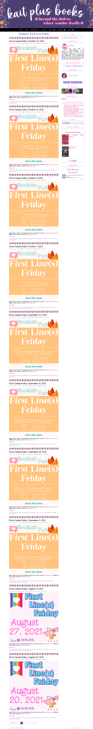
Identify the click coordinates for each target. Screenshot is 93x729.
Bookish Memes (29, 43)
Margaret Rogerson (46, 512)
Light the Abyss (45, 307)
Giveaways (44, 30)
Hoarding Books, (49, 575)
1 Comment (45, 385)
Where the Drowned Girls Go (24, 650)
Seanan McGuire (52, 649)
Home (21, 30)
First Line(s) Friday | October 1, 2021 (25, 246)
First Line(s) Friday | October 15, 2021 (26, 109)
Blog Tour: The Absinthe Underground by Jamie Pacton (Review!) (74, 105)
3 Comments (44, 43)
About (26, 30)
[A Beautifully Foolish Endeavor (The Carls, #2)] (65, 139)
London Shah (53, 307)
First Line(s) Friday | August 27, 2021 (26, 588)
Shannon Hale (15, 445)
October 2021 (53, 101)
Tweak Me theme (74, 728)
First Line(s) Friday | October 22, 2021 (26, 41)
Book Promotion (34, 30)
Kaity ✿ (67, 175)
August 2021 (14, 649)
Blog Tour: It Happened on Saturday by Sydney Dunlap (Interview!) (74, 112)
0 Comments (44, 112)
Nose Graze (80, 728)
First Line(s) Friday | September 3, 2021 (27, 520)
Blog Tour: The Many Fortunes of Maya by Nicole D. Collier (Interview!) (74, 115)
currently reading (72, 132)
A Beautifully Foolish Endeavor (76, 135)
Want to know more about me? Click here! (73, 59)
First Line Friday (36, 43)
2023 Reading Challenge (73, 171)
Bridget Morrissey (72, 148)
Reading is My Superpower (51, 96)
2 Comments (43, 248)
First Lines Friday (30, 101)
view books (81, 178)
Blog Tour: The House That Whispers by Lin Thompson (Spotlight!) (74, 110)
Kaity (23, 43)
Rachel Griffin (52, 170)
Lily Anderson (45, 238)
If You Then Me (38, 375)
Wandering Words (30, 97)
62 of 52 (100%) (76, 177)
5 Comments (45, 454)
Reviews (51, 30)
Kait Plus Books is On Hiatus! (71, 108)
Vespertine (14, 513)
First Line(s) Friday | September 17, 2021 (27, 383)
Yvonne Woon (12, 376)
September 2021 (53, 375)
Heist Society (43, 580)
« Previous (12, 723)
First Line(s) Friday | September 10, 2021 (28, 452)
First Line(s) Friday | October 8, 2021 (26, 178)
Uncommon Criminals (22, 582)
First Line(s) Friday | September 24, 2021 (28, 315)
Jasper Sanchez (38, 101)
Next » (35, 723)
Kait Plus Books (45, 101)
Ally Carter (14, 580)
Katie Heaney (52, 717)
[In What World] (65, 151)
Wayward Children (13, 650)
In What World (72, 147)
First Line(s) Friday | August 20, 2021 (26, 657)
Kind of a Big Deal (46, 444)
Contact (70, 30)
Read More (12, 99)
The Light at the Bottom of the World (23, 308)
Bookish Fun (60, 30)
